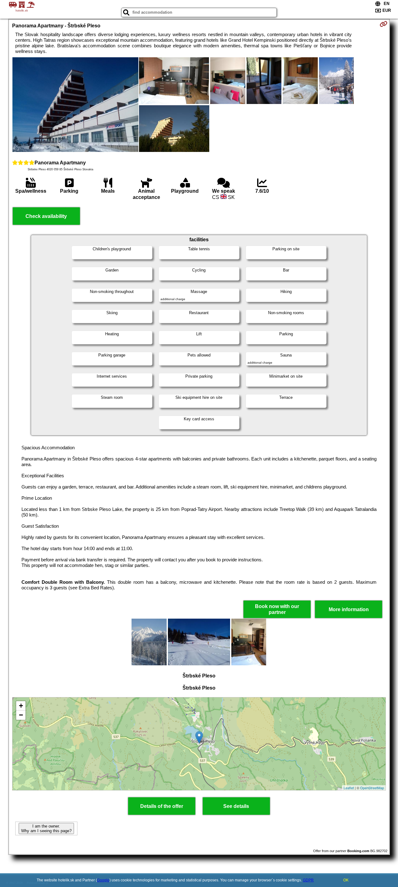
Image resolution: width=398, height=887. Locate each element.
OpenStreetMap (372, 787)
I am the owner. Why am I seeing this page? (46, 828)
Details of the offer (161, 806)
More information (349, 609)
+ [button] (21, 706)
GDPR (308, 880)
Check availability (46, 216)
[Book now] (383, 24)
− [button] (21, 715)
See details (236, 806)
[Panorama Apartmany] (75, 105)
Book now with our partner (277, 609)
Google (103, 880)
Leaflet (349, 787)
